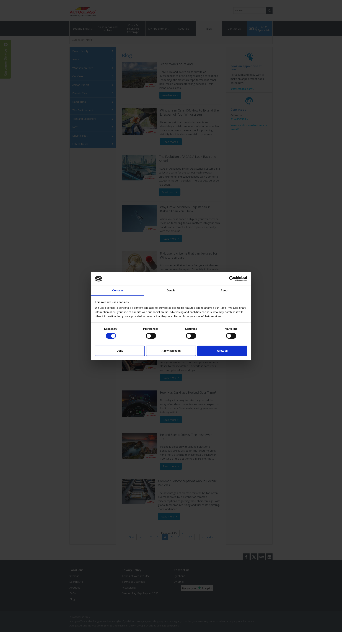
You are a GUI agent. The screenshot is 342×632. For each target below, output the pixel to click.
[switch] (151, 336)
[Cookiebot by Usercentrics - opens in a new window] (231, 278)
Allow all (222, 350)
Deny (120, 350)
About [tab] (224, 290)
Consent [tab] (117, 290)
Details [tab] (171, 290)
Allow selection (171, 350)
